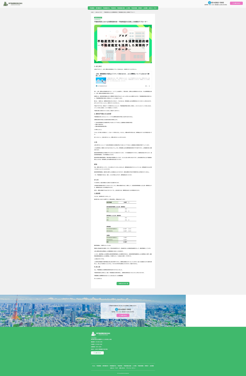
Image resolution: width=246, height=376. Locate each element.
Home (93, 365)
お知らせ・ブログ (152, 8)
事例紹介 (140, 8)
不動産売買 (113, 8)
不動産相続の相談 (121, 8)
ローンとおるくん (98, 278)
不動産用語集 (134, 8)
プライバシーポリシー (131, 368)
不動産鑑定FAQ (106, 8)
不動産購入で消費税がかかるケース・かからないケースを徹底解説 (108, 275)
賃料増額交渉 (99, 8)
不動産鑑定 (92, 8)
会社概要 (145, 8)
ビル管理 (128, 8)
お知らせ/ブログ (98, 17)
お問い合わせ (237, 3)
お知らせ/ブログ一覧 (123, 283)
